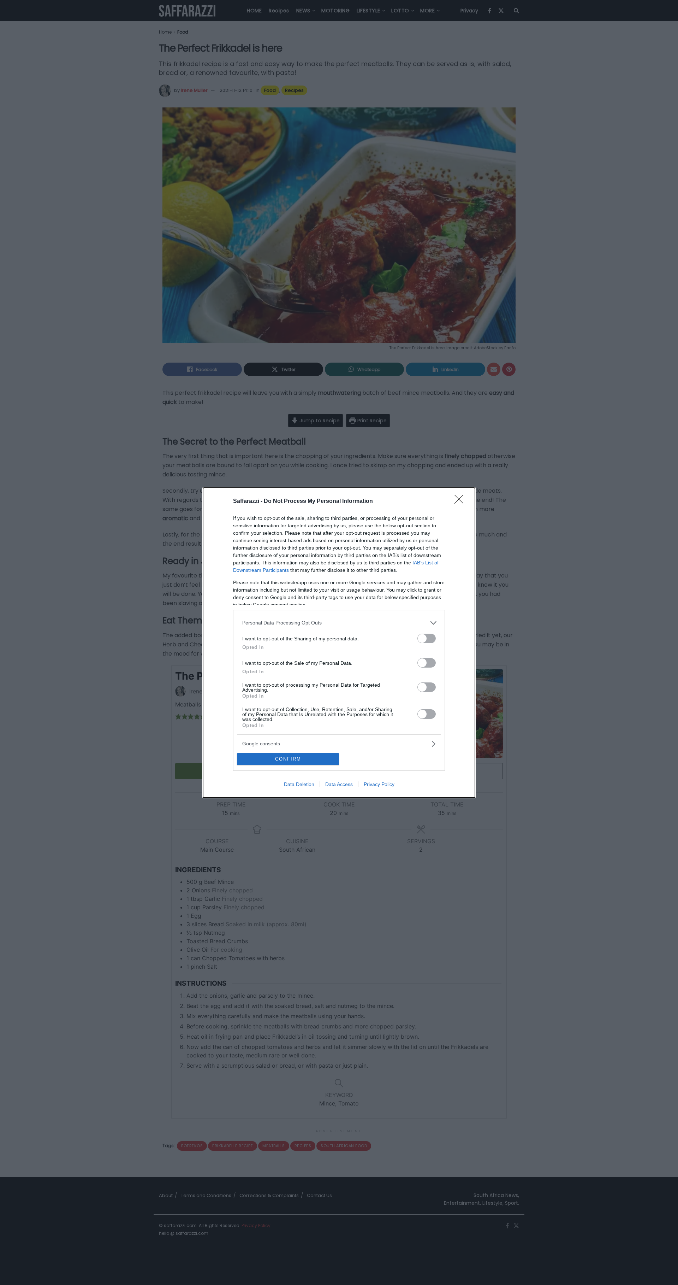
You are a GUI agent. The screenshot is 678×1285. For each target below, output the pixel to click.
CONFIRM (288, 759)
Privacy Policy (379, 784)
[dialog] (339, 643)
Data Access (339, 784)
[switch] (426, 638)
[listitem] (339, 623)
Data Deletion (299, 784)
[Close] (461, 501)
